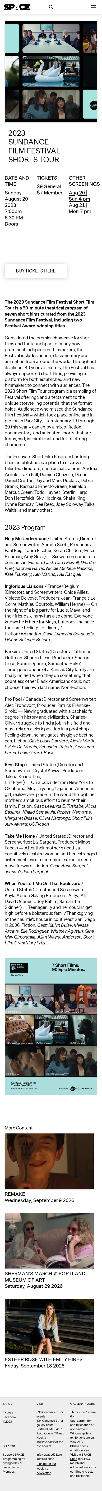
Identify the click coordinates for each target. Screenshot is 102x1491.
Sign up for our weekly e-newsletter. (46, 1468)
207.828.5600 (45, 1460)
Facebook (9, 1417)
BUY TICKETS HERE (36, 271)
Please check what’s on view (80, 1448)
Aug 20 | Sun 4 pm (79, 196)
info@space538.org (49, 1455)
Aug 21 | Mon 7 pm (80, 208)
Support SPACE (13, 1455)
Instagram (9, 1413)
